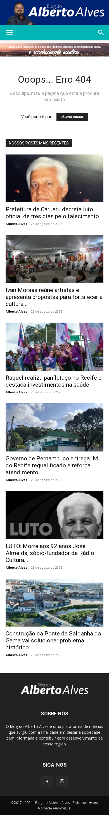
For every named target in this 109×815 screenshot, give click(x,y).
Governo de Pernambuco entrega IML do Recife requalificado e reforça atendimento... (53, 465)
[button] (9, 32)
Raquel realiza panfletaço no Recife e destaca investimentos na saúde (53, 381)
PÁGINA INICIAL (72, 117)
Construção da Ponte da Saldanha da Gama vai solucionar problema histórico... (53, 640)
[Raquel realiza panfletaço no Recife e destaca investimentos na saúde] (54, 347)
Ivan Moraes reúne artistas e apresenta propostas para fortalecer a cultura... (54, 297)
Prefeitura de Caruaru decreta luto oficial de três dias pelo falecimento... (54, 213)
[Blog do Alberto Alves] (54, 13)
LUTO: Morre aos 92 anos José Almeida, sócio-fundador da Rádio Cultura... (50, 553)
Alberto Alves (16, 224)
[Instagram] (62, 781)
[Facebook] (47, 781)
